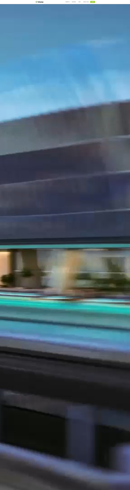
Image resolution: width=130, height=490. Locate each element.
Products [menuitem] (67, 1)
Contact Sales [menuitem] (86, 1)
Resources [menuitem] (74, 1)
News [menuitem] (80, 1)
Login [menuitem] (93, 2)
